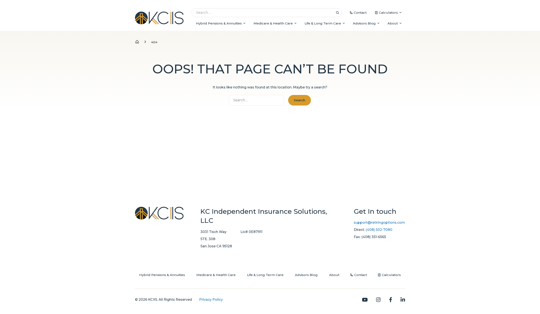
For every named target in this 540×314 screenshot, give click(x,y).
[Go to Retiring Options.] (137, 42)
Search (337, 12)
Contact (360, 13)
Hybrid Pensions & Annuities (219, 23)
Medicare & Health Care (273, 23)
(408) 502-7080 (379, 230)
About (392, 23)
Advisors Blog (364, 23)
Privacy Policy (211, 300)
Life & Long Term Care (323, 23)
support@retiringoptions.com (379, 223)
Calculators (388, 13)
